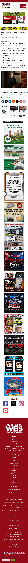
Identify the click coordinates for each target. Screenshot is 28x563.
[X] (12, 455)
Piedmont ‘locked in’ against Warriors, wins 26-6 (14, 502)
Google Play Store (12, 95)
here (8, 97)
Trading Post (14, 544)
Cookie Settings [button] (6, 560)
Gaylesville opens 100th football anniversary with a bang (14, 510)
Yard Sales (14, 548)
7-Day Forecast (14, 531)
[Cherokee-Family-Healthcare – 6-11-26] (14, 186)
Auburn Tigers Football (14, 536)
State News (14, 480)
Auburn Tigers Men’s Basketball (14, 537)
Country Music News (14, 465)
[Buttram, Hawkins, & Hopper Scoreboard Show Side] (14, 261)
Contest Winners (14, 541)
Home (14, 468)
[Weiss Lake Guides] (14, 386)
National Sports (14, 475)
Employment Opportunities (14, 446)
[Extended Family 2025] (14, 133)
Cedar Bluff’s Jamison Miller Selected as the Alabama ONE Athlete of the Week (22, 113)
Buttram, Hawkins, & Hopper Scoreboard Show (14, 539)
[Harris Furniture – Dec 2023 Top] (14, 212)
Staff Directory (14, 441)
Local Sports (14, 472)
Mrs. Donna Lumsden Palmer (14, 489)
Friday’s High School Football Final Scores (14, 499)
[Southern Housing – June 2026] (14, 236)
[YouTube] (15, 455)
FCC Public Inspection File (14, 450)
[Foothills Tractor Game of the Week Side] (14, 344)
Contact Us (14, 439)
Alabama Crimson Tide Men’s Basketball (14, 534)
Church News (14, 461)
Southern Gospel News (14, 478)
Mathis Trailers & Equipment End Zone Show (14, 543)
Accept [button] (12, 560)
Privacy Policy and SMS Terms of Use (14, 448)
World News (14, 484)
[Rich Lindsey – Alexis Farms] (14, 157)
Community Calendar (14, 463)
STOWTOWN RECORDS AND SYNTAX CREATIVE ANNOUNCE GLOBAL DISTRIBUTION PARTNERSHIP (4, 111)
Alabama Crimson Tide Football (14, 532)
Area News (14, 460)
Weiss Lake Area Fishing (14, 546)
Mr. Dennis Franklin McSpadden (14, 496)
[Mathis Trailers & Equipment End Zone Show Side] (14, 302)
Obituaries (14, 477)
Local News (14, 470)
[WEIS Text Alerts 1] (14, 282)
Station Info (14, 444)
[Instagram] (19, 455)
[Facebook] (9, 455)
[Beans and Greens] (14, 323)
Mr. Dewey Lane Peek (14, 492)
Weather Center (14, 482)
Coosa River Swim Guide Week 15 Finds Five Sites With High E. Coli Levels (14, 113)
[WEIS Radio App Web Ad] (14, 365)
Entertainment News (14, 467)
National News (14, 473)
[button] (26, 1)
